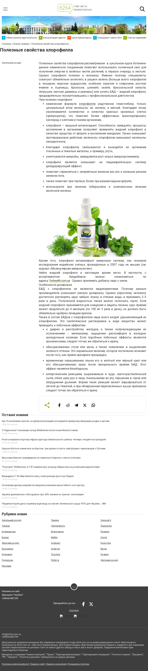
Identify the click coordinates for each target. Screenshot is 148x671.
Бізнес (5, 537)
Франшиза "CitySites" (12, 595)
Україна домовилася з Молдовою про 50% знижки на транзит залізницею (43, 494)
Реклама (6, 566)
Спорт (104, 537)
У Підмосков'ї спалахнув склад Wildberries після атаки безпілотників (40, 430)
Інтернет (55, 543)
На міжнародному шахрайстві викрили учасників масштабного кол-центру (43, 485)
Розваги (105, 531)
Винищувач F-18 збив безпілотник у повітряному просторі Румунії (38, 476)
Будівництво (9, 531)
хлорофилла (87, 104)
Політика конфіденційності (15, 664)
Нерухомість (58, 525)
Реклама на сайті (11, 591)
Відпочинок (57, 531)
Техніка (55, 520)
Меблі (54, 537)
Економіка (7, 548)
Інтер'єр (55, 548)
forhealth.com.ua (59, 280)
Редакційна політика (78, 664)
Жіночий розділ (10, 543)
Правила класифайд (56, 664)
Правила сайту (37, 664)
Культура (106, 543)
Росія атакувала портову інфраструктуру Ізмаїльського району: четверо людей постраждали (54, 439)
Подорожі (7, 560)
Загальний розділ (11, 520)
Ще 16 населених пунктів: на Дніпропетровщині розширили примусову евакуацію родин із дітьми (55, 421)
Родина (104, 554)
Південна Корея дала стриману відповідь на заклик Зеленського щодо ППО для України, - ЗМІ (54, 503)
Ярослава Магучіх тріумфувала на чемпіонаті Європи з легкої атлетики (41, 457)
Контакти (74, 610)
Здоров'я (106, 520)
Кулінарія (7, 554)
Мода (104, 548)
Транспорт (106, 525)
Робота (55, 560)
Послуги (55, 554)
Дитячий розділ (109, 560)
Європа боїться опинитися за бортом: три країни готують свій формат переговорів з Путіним (53, 448)
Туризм (6, 525)
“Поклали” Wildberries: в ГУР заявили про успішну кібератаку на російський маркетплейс (51, 467)
